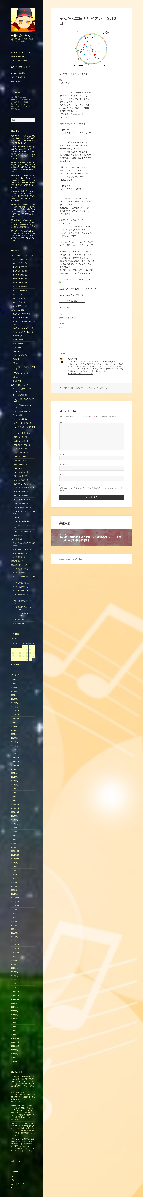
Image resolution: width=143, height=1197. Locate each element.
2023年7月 (15, 824)
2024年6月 (15, 781)
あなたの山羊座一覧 (20, 275)
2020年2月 (15, 984)
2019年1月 (15, 1034)
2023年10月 (15, 812)
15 (23, 653)
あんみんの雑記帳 (17, 339)
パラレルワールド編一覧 (23, 423)
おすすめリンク (16, 81)
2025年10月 (15, 718)
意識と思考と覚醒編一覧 (23, 531)
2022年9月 (15, 863)
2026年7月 (15, 683)
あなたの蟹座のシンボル (19, 306)
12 (13, 653)
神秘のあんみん (20, 35)
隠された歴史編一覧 (21, 492)
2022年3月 (15, 886)
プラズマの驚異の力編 (22, 433)
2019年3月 (15, 1026)
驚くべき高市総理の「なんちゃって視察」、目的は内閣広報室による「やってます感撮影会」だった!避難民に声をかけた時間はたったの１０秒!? (23, 196)
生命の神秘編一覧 (20, 464)
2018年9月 (15, 1050)
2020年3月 (15, 980)
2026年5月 (15, 691)
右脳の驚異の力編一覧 (22, 445)
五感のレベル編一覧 (21, 441)
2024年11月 (15, 761)
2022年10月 (15, 859)
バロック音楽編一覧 (20, 355)
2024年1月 (15, 800)
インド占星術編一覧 (18, 557)
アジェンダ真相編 (20, 419)
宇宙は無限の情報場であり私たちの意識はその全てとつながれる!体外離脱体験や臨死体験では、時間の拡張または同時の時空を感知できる (23, 167)
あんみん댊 (80, 388)
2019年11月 (15, 995)
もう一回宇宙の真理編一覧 (22, 549)
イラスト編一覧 (18, 343)
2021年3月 (15, 933)
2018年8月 (15, 1054)
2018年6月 (15, 1062)
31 (30, 659)
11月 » (18, 664)
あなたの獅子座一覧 (20, 290)
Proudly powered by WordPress (71, 559)
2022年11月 (15, 855)
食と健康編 (17, 381)
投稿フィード (16, 1180)
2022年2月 (15, 890)
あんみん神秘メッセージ (19, 385)
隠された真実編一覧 (21, 495)
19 (13, 656)
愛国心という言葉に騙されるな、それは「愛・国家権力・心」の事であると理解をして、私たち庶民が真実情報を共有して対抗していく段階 (23, 235)
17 (30, 653)
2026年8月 (15, 679)
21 (20, 656)
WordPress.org (16, 1188)
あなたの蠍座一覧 (19, 298)
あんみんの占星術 (17, 310)
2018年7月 (15, 1058)
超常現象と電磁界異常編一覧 (24, 488)
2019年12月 (15, 991)
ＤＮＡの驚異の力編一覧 (23, 507)
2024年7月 (15, 777)
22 (23, 656)
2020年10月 (15, 952)
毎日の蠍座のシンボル (20, 619)
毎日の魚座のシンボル (20, 623)
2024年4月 (15, 789)
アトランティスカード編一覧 (23, 332)
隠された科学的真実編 (22, 499)
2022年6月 (15, 874)
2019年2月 (15, 1030)
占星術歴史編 (17, 336)
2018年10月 (15, 1046)
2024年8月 (15, 773)
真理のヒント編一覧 (21, 472)
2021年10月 (15, 906)
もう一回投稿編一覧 (18, 77)
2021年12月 (15, 898)
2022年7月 (15, 870)
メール (62, 465)
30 (27, 659)
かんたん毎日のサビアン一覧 (23, 328)
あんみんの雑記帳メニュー (20, 73)
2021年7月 (15, 917)
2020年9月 (15, 956)
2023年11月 (15, 808)
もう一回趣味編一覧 (20, 553)
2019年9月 (15, 1003)
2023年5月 (15, 831)
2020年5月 (15, 972)
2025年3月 (15, 746)
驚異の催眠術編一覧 (21, 503)
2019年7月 (15, 1011)
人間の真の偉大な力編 (22, 521)
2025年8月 (15, 726)
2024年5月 (15, 785)
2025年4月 (15, 742)
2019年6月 (15, 1015)
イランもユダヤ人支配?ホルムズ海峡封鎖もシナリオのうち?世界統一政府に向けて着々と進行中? (22, 1141)
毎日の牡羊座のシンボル (21, 591)
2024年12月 (15, 757)
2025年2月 (15, 750)
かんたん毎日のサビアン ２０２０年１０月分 (78, 288)
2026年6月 (15, 687)
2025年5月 (15, 738)
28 (20, 659)
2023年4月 (15, 835)
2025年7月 (15, 730)
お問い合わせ (16, 1161)
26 (13, 659)
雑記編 (15, 377)
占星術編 (16, 359)
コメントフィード (17, 1184)
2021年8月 (15, 913)
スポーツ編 (17, 347)
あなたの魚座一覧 (19, 302)
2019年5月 (15, 1019)
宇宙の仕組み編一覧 (21, 453)
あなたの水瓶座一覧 (20, 279)
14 (20, 653)
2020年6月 (15, 968)
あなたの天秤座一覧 (20, 267)
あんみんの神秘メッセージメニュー (21, 68)
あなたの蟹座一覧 (19, 294)
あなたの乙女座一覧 (20, 259)
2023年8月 (15, 820)
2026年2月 (15, 703)
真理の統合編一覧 (20, 476)
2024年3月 (15, 792)
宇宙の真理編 (17, 415)
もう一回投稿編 (16, 539)
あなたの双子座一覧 (20, 263)
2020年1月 (15, 987)
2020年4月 (15, 976)
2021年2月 (15, 937)
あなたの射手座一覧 (20, 271)
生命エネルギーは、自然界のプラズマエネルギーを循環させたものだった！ (23, 1125)
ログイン (14, 1176)
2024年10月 (15, 765)
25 (34, 656)
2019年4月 (15, 1023)
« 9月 (13, 664)
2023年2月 (15, 843)
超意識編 (16, 517)
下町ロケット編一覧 (21, 373)
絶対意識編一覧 (19, 535)
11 (34, 650)
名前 (62, 454)
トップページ (65, 307)
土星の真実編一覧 (20, 449)
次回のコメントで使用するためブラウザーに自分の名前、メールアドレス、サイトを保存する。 (91, 489)
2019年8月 (15, 1007)
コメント (63, 422)
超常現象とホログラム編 (23, 484)
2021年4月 (15, 929)
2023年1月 (15, 847)
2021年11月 (15, 902)
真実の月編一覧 (19, 468)
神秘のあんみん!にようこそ (21, 52)
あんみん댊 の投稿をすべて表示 (79, 373)
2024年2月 (15, 796)
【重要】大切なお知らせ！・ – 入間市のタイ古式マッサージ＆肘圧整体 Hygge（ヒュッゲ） (23, 1148)
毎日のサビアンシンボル (19, 565)
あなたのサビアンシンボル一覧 (22, 255)
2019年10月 (15, 999)
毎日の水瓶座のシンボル (21, 587)
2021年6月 (15, 921)
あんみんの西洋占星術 (20, 318)
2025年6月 (15, 734)
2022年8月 (15, 867)
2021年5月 (15, 925)
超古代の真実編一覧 (21, 480)
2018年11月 (15, 1042)
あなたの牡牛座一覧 (20, 283)
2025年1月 (15, 753)
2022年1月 (15, 894)
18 (34, 653)
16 (27, 653)
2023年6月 (15, 828)
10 (30, 650)
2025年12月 (15, 711)
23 (27, 656)
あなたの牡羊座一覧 (20, 286)
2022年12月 (15, 851)
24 (30, 656)
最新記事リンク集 (20, 460)
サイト (61, 475)
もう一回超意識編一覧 (22, 411)
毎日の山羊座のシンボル (21, 583)
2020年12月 (15, 945)
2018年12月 (15, 1038)
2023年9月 (15, 816)
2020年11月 (15, 948)
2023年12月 (15, 804)
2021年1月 (15, 941)
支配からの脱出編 (20, 456)
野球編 (16, 351)
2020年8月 (15, 960)
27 (16, 659)
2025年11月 (15, 714)
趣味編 (15, 363)
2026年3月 (15, 699)
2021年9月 (15, 909)
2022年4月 (15, 882)
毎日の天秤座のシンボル (21, 573)
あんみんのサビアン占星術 (22, 314)
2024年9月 (15, 769)
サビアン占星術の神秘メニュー (21, 61)
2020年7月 (15, 964)
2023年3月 (15, 839)
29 (23, 659)
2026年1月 (15, 707)
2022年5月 (15, 878)
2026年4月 (15, 695)
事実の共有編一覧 (20, 437)
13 (16, 653)
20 (16, 656)
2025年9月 (15, 722)
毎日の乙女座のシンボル (19, 56)
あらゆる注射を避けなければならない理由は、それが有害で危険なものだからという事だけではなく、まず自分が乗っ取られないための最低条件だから (23, 1081)
